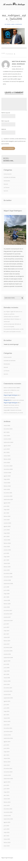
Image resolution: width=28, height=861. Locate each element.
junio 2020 (7, 529)
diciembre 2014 (8, 728)
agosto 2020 (7, 526)
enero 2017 (6, 644)
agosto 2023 (7, 445)
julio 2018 (6, 587)
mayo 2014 (6, 751)
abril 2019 (6, 560)
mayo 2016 (6, 671)
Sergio (5, 410)
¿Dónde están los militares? (11, 316)
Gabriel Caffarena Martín (10, 387)
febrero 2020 (7, 543)
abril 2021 (6, 513)
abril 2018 (6, 597)
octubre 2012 (7, 815)
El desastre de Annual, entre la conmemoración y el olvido (12, 405)
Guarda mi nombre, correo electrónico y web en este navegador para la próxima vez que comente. (13, 141)
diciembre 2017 (8, 610)
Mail (5, 121)
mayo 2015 (6, 711)
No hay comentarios (13, 26)
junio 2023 (7, 449)
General (6, 184)
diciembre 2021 (8, 492)
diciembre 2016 (8, 647)
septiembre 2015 (8, 698)
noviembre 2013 (8, 772)
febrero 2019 (7, 566)
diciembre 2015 (8, 687)
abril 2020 (6, 536)
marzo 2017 (7, 637)
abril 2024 (6, 432)
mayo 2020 (7, 533)
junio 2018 (6, 590)
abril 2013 (6, 795)
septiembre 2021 (8, 499)
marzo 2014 (7, 758)
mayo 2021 (6, 509)
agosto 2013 (7, 782)
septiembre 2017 (8, 620)
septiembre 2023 (8, 442)
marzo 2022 (7, 482)
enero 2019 (7, 570)
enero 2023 (7, 462)
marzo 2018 (7, 600)
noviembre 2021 (8, 496)
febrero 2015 (7, 721)
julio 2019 (6, 553)
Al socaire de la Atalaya (17, 400)
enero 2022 (7, 489)
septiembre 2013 (8, 778)
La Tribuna (6, 187)
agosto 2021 (7, 503)
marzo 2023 (7, 455)
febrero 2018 (7, 603)
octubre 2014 (7, 735)
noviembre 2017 (8, 614)
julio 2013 (6, 785)
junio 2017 (6, 627)
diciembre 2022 (8, 466)
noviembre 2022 (8, 469)
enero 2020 (7, 546)
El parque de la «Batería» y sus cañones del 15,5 (12, 390)
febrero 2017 (7, 640)
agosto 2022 (7, 476)
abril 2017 (6, 634)
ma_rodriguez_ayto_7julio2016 (14, 17)
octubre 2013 (7, 775)
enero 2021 (7, 519)
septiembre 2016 (8, 657)
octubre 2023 (7, 439)
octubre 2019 (7, 550)
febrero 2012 (7, 842)
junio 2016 (6, 667)
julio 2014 (6, 745)
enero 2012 (7, 846)
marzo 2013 (7, 798)
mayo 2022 (7, 479)
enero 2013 (7, 805)
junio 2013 (6, 788)
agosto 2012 (7, 822)
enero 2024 (7, 435)
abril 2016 (6, 674)
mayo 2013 (6, 792)
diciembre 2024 (8, 429)
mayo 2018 (6, 593)
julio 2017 (6, 624)
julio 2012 (6, 825)
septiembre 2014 (8, 738)
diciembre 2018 (8, 573)
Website (3, 129)
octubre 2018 (7, 580)
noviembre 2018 (8, 577)
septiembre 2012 (8, 819)
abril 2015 (6, 714)
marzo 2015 (7, 718)
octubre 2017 (7, 617)
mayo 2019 (6, 556)
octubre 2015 (7, 694)
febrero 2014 (7, 761)
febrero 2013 (7, 802)
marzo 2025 (7, 425)
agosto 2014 (7, 741)
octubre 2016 (7, 654)
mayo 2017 (6, 630)
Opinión (6, 191)
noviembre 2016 (8, 650)
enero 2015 (6, 724)
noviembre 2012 (8, 812)
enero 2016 (7, 684)
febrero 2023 (7, 459)
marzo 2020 (7, 540)
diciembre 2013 (8, 768)
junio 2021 (6, 506)
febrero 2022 (7, 486)
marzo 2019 (7, 563)
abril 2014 (6, 755)
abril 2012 (6, 835)
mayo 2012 (6, 832)
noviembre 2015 (8, 691)
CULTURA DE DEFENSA (9, 177)
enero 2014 (7, 765)
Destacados (7, 180)
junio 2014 (6, 748)
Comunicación (8, 174)
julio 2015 (6, 704)
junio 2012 (6, 829)
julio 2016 (6, 664)
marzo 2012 (7, 839)
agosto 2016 (7, 661)
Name (5, 112)
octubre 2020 (7, 523)
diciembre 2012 (8, 809)
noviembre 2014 (8, 731)
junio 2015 (6, 708)
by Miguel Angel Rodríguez (13, 24)
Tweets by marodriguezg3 (11, 344)
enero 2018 (7, 607)
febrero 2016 (7, 681)
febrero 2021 (7, 516)
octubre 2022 (7, 472)
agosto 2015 (7, 701)
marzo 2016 (7, 677)
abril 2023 (6, 452)
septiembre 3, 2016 (13, 21)
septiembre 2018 (8, 583)
